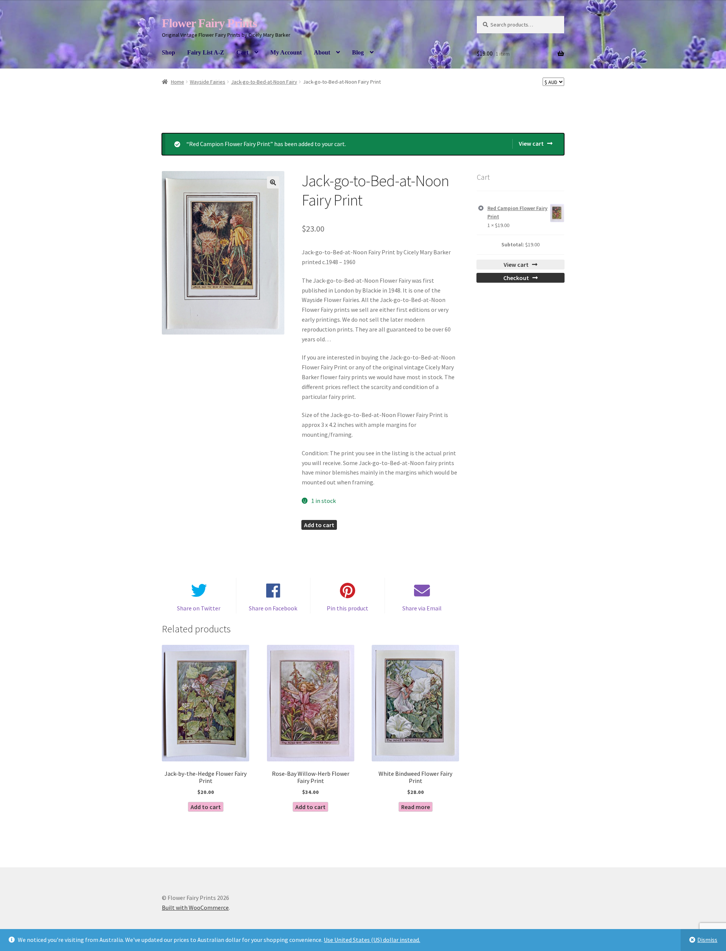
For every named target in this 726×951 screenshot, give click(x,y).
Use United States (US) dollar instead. (372, 939)
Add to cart (319, 525)
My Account (286, 52)
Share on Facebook (273, 608)
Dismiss (707, 939)
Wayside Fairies (207, 81)
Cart (242, 52)
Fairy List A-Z (205, 52)
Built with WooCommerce (195, 907)
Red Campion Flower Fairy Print (517, 212)
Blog (358, 52)
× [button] (481, 208)
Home (177, 81)
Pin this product (347, 608)
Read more (415, 807)
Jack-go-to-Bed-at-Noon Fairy (264, 81)
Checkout (516, 278)
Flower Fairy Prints (209, 23)
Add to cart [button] (206, 807)
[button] (273, 182)
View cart (531, 143)
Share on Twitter (198, 608)
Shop (168, 52)
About (322, 52)
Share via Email (422, 608)
